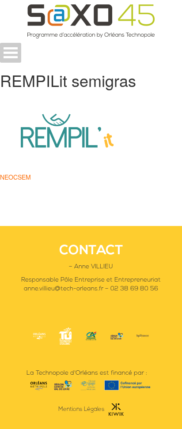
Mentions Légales (81, 409)
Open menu (10, 53)
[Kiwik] (114, 409)
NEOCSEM (15, 177)
